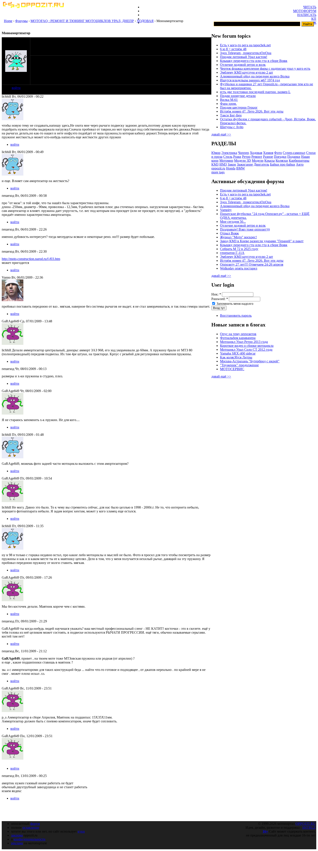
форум (35, 823)
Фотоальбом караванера (237, 338)
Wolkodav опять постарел (238, 268)
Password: (219, 299)
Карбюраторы (299, 160)
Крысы (269, 160)
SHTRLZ (309, 827)
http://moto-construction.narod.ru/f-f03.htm (31, 259)
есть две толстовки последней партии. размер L (255, 92)
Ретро (246, 156)
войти (16, 88)
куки (81, 831)
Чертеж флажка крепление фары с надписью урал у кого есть (265, 68)
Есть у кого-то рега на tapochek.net (245, 45)
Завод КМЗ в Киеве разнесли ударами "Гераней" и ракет (262, 241)
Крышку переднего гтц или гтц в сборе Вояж (253, 61)
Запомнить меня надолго (234, 303)
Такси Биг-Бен (231, 115)
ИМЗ (223, 164)
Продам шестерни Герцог (239, 107)
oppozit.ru (218, 168)
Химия (268, 153)
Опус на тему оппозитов (238, 334)
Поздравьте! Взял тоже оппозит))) (245, 229)
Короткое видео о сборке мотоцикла (246, 345)
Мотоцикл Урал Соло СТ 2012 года (246, 349)
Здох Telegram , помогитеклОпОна (245, 53)
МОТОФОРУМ (304, 11)
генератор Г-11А (232, 253)
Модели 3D (242, 160)
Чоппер (243, 153)
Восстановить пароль (236, 315)
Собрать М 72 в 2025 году (239, 249)
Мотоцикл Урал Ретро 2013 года (244, 342)
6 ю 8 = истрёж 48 (233, 49)
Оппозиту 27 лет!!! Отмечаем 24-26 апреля (251, 264)
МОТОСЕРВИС (232, 369)
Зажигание (245, 164)
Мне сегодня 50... (233, 221)
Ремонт (256, 156)
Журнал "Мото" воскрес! (238, 237)
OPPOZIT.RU (306, 823)
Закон (232, 164)
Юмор (215, 153)
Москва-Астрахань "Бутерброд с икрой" (249, 361)
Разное (268, 156)
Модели (257, 160)
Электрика (229, 153)
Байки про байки (282, 164)
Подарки (293, 156)
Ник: (216, 294)
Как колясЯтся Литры (236, 357)
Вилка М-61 (229, 100)
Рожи (237, 156)
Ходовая (256, 153)
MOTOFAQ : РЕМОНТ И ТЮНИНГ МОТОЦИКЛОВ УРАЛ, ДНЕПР (82, 21)
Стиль (227, 156)
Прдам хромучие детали (238, 96)
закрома (17, 835)
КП (313, 19)
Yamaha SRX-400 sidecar (237, 353)
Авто (300, 164)
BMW (240, 168)
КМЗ (214, 164)
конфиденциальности (29, 839)
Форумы (21, 21)
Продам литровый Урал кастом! (243, 57)
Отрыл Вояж (229, 233)
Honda (230, 168)
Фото (278, 153)
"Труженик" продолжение (239, 365)
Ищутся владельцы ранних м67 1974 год (250, 80)
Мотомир (226, 160)
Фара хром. (228, 103)
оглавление (30, 827)
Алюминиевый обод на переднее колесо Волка (254, 76)
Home (8, 21)
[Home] (33, 7)
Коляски (282, 160)
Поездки (280, 156)
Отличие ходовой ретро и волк (243, 64)
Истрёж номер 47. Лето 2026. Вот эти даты (251, 111)
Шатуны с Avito (231, 127)
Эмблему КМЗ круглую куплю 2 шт (246, 72)
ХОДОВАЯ (145, 21)
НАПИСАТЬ (306, 15)
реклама (17, 843)
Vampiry (226, 210)
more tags (218, 172)
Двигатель (261, 164)
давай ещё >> (221, 134)
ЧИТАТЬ (309, 7)
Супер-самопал (294, 153)
